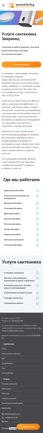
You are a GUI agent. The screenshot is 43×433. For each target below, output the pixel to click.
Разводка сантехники (9, 398)
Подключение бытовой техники (12, 403)
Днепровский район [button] (13, 203)
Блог (3, 358)
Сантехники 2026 (17, 321)
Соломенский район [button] (13, 245)
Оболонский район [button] (12, 224)
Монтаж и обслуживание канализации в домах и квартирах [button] (19, 279)
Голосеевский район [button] (13, 208)
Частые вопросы (7, 363)
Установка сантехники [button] (14, 272)
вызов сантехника (18, 134)
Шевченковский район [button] (14, 190)
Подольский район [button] (12, 234)
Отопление (5, 393)
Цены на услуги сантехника (11, 354)
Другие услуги (6, 408)
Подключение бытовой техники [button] (18, 292)
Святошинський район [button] (14, 239)
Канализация (6, 389)
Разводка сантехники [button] (13, 298)
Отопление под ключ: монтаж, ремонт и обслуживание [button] (17, 286)
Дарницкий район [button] (12, 213)
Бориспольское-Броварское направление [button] (16, 197)
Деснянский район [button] (12, 218)
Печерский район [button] (11, 229)
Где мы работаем (7, 373)
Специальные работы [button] (13, 303)
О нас (3, 368)
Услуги (4, 349)
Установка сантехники (9, 384)
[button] (3, 5)
